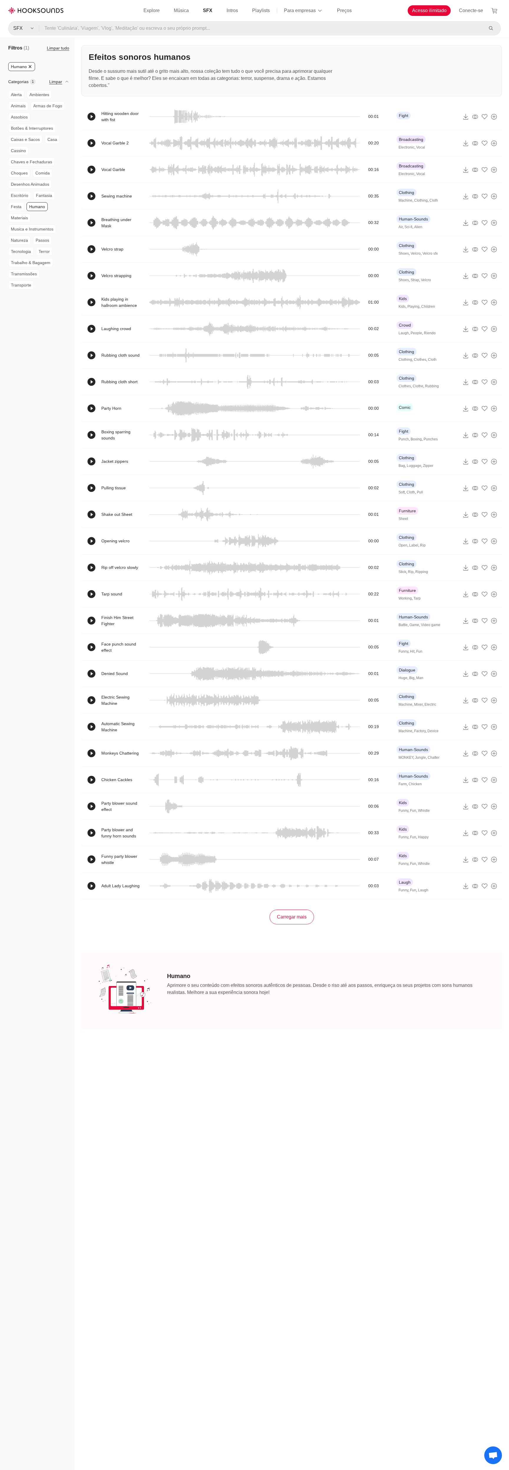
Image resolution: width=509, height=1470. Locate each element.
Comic (405, 407)
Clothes (420, 360)
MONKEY (406, 757)
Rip (423, 545)
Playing (413, 306)
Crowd (405, 325)
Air (401, 227)
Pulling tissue (113, 487)
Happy (423, 837)
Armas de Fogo (47, 105)
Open (403, 545)
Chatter (433, 757)
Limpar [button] (55, 81)
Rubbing (432, 386)
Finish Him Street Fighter (117, 620)
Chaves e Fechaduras (31, 161)
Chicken (415, 784)
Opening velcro (115, 541)
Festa (16, 206)
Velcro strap (112, 249)
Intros (232, 10)
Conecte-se (471, 10)
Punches (431, 439)
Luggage (414, 466)
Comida (42, 173)
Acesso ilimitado (429, 10)
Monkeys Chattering (120, 753)
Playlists (261, 10)
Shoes (404, 253)
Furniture (407, 510)
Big (411, 678)
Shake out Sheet (116, 514)
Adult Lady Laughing (120, 885)
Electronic (406, 147)
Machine (405, 200)
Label (413, 545)
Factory (420, 731)
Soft (402, 492)
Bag (402, 466)
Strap (415, 280)
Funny (403, 651)
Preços (344, 10)
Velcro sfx (430, 253)
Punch (404, 439)
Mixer (418, 704)
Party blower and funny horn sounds (118, 832)
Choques (19, 173)
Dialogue (407, 670)
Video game (430, 625)
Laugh (404, 333)
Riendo (430, 333)
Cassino (18, 150)
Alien (418, 227)
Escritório (19, 195)
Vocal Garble (113, 169)
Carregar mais (292, 916)
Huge (403, 678)
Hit (412, 651)
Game (414, 625)
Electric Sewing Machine (115, 700)
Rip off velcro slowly (119, 567)
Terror (44, 251)
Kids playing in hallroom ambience (119, 302)
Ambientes (39, 94)
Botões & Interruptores (32, 128)
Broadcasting (411, 139)
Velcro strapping (116, 275)
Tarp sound (111, 594)
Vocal (420, 147)
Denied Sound (114, 673)
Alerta (16, 94)
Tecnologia (21, 251)
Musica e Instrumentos (32, 229)
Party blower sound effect (119, 806)
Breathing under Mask (116, 222)
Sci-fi (408, 227)
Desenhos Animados (30, 184)
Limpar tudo (58, 48)
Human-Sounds (413, 219)
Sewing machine (116, 196)
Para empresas (300, 10)
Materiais (19, 217)
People (416, 333)
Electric (430, 704)
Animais (18, 105)
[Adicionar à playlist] (494, 116)
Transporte (21, 285)
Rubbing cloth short (119, 381)
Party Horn (111, 408)
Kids (403, 298)
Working (405, 598)
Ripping (421, 572)
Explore (151, 10)
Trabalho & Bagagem (30, 262)
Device (433, 731)
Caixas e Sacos (25, 139)
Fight (403, 115)
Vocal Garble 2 (115, 143)
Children (428, 306)
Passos (42, 240)
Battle (403, 625)
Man (419, 678)
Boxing (416, 439)
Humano (37, 206)
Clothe (418, 386)
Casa (52, 139)
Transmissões (24, 273)
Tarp (417, 598)
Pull (420, 492)
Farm (403, 784)
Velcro (416, 253)
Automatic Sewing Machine (118, 726)
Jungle (420, 757)
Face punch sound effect (118, 647)
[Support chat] (493, 1455)
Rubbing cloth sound (120, 355)
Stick (402, 572)
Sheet (403, 519)
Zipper (428, 466)
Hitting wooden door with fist (120, 116)
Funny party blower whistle (119, 859)
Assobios (19, 117)
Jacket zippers (114, 461)
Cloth (433, 200)
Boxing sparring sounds (115, 434)
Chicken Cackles (116, 779)
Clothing (406, 192)
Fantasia (44, 195)
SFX (207, 10)
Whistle (424, 811)
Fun (419, 651)
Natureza (19, 240)
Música (181, 10)
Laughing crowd (116, 328)
